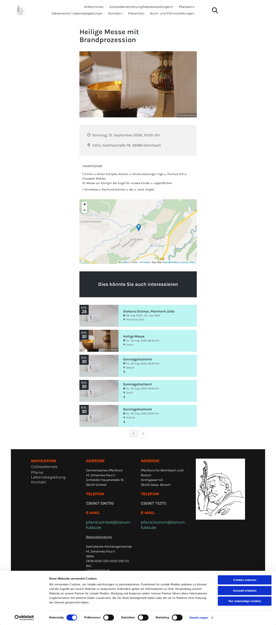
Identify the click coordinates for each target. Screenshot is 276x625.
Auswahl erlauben (244, 590)
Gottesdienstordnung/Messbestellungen (140, 7)
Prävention (136, 13)
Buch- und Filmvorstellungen (172, 13)
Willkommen (94, 7)
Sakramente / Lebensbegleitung (76, 13)
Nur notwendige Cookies (244, 601)
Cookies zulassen (244, 579)
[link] (141, 7)
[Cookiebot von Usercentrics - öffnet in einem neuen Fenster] (24, 617)
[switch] (108, 617)
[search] (215, 10)
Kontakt (114, 13)
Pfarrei (37, 472)
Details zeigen (198, 617)
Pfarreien (185, 7)
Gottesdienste (44, 466)
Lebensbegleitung (48, 477)
